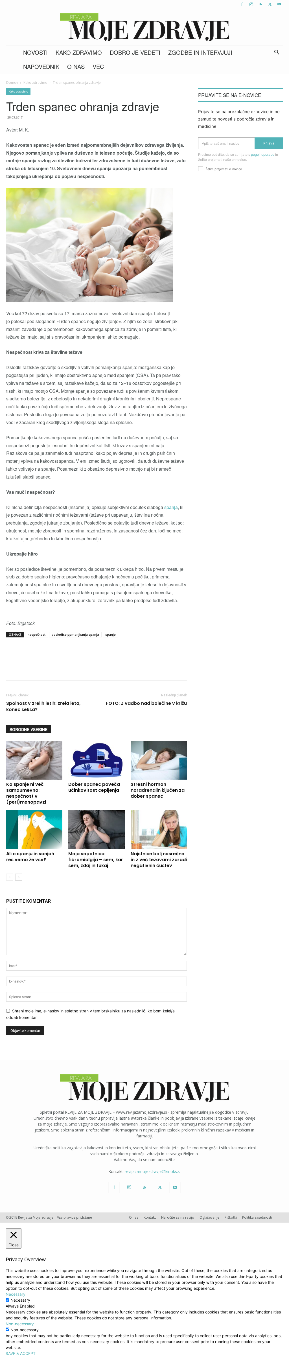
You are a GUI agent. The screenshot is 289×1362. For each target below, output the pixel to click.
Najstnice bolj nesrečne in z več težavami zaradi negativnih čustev (159, 859)
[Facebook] (242, 4)
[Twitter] (270, 4)
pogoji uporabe (262, 154)
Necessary (20, 1300)
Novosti (35, 52)
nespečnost (36, 634)
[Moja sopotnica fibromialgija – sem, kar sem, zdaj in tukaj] (96, 829)
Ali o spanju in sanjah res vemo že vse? (30, 856)
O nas (76, 66)
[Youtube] (279, 4)
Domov (12, 82)
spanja (171, 507)
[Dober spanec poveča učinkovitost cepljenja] (96, 760)
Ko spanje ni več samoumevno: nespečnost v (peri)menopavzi (26, 793)
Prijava (268, 143)
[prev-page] (9, 877)
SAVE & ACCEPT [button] (21, 1353)
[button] (276, 53)
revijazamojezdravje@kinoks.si (153, 1171)
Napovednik (41, 66)
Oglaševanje (209, 1217)
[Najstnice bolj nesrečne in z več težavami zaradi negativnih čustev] (159, 829)
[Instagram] (251, 4)
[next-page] (18, 877)
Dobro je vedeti (135, 52)
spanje (110, 634)
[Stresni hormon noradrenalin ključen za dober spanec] (159, 760)
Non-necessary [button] (20, 1323)
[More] (155, 668)
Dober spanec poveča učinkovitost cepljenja (94, 787)
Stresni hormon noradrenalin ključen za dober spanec (158, 790)
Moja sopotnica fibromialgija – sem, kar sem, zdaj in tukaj (95, 859)
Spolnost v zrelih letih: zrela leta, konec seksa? (43, 706)
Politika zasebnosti (257, 1217)
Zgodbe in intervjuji (200, 52)
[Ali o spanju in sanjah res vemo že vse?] (34, 829)
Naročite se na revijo (177, 1217)
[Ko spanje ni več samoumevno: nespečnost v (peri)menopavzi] (34, 760)
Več (98, 66)
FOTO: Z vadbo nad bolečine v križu (146, 703)
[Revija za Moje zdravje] (144, 27)
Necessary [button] (15, 1294)
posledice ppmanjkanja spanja (75, 634)
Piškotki (231, 1217)
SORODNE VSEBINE (28, 729)
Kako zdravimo (79, 52)
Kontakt (150, 1217)
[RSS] (260, 4)
